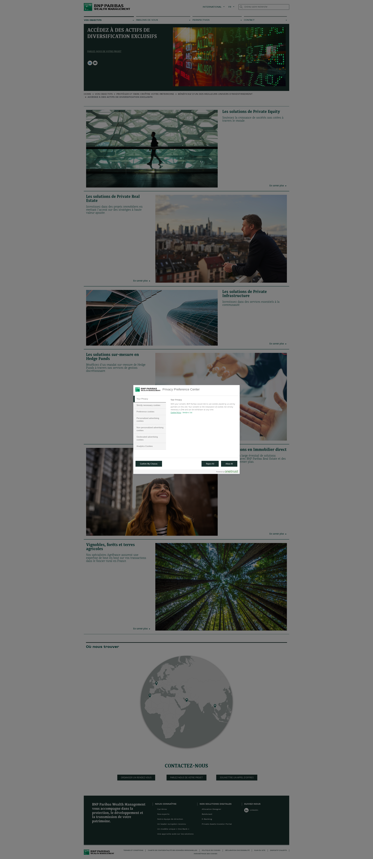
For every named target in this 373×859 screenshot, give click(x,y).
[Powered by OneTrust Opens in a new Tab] (227, 472)
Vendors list (187, 413)
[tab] (149, 399)
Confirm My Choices (149, 464)
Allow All (229, 464)
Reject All (210, 464)
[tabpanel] (204, 407)
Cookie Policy (176, 413)
